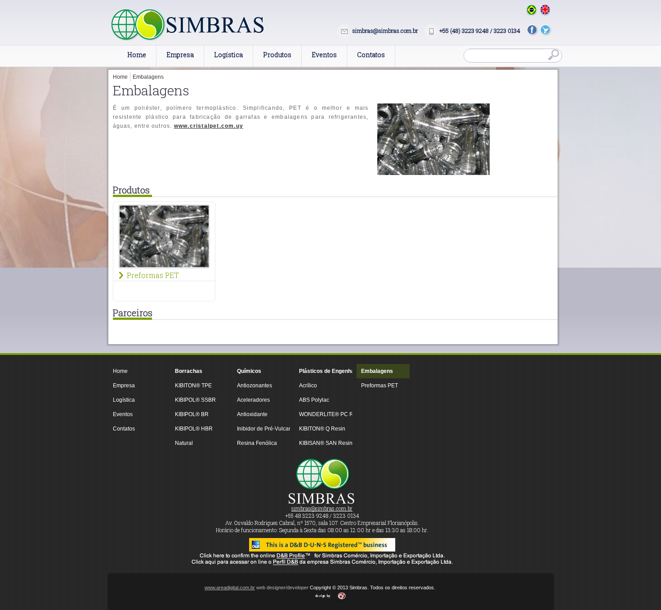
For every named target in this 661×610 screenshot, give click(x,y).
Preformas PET (153, 275)
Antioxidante (252, 414)
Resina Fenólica (257, 443)
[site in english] (545, 10)
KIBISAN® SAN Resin (323, 443)
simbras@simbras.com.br (322, 508)
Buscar (555, 55)
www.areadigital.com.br (230, 587)
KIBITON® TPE (193, 385)
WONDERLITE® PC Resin (323, 414)
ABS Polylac (314, 400)
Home (120, 77)
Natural (184, 443)
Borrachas (188, 371)
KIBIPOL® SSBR (195, 400)
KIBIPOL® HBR (194, 429)
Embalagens (148, 77)
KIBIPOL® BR (192, 414)
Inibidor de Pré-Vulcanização (261, 429)
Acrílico (308, 385)
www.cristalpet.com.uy (208, 126)
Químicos (249, 371)
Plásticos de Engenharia (323, 371)
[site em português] (532, 9)
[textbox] (505, 55)
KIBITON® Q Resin (322, 429)
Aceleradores (253, 400)
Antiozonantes (254, 385)
